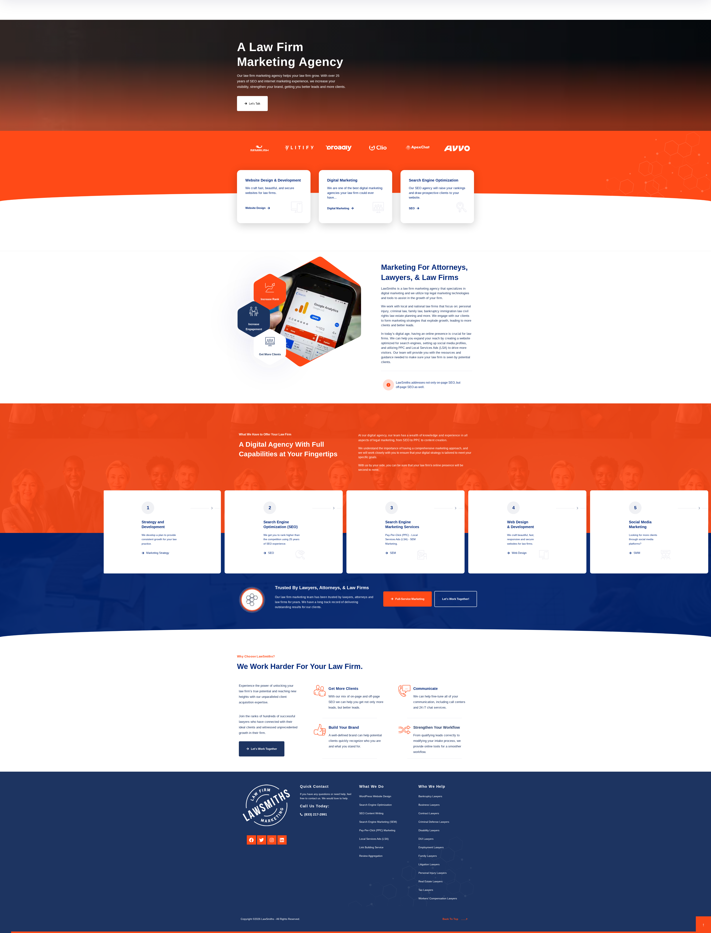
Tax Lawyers (425, 889)
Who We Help (349, 9)
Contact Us (398, 9)
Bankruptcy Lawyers (430, 796)
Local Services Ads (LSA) (374, 838)
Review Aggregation (371, 855)
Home (307, 9)
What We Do (323, 9)
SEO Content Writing (371, 813)
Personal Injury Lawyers (432, 872)
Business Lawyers (429, 804)
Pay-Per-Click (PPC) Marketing (377, 830)
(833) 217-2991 (463, 12)
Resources (374, 9)
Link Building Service (371, 847)
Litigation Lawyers (429, 864)
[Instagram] (271, 840)
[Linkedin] (282, 840)
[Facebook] (251, 840)
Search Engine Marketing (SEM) (378, 821)
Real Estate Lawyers (430, 881)
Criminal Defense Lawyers (433, 821)
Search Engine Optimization (375, 804)
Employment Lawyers (431, 847)
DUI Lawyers (425, 838)
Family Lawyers (427, 855)
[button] (257, 208)
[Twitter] (261, 840)
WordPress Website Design (375, 796)
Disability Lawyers (428, 830)
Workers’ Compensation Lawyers (437, 898)
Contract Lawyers (428, 813)
